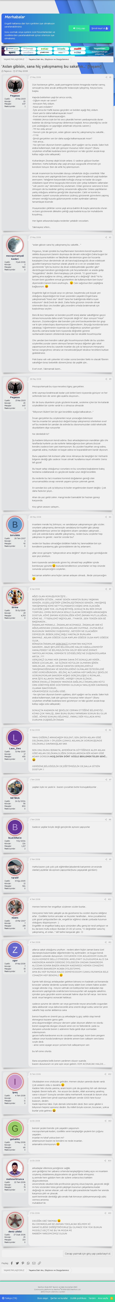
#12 (109, 1074)
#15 (109, 1213)
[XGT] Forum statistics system (57, 1292)
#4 (110, 517)
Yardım (92, 1298)
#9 (110, 859)
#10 (109, 899)
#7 (110, 779)
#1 (110, 77)
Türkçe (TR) (10, 1298)
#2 (110, 237)
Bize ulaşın (42, 1298)
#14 (109, 1161)
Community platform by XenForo (57, 1289)
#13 (109, 1121)
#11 (110, 942)
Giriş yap (80, 28)
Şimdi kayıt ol (98, 28)
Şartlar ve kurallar (59, 1298)
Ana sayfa (103, 1298)
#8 (110, 819)
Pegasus (8, 71)
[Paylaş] (106, 77)
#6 (110, 730)
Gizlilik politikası (78, 1298)
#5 (110, 589)
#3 (110, 379)
